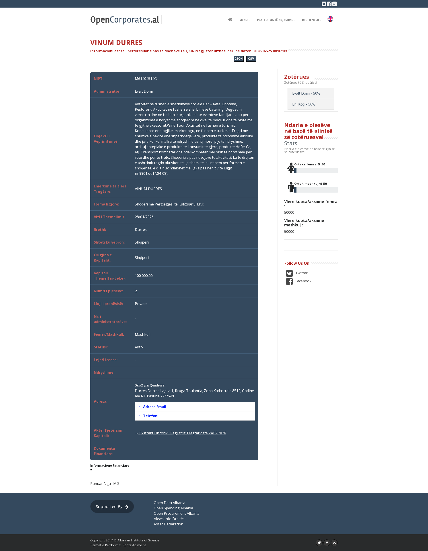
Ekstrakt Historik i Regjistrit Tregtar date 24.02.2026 (182, 433)
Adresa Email (154, 406)
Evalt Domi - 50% (306, 93)
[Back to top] (334, 542)
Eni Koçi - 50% (303, 104)
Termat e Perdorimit (105, 545)
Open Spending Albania (173, 508)
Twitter (301, 272)
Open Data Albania (169, 502)
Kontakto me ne (134, 545)
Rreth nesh (310, 20)
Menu (243, 20)
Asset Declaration (168, 524)
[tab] (195, 406)
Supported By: (109, 506)
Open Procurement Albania (176, 513)
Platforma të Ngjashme (275, 20)
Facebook (302, 281)
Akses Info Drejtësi (169, 518)
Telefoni (150, 415)
